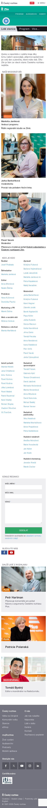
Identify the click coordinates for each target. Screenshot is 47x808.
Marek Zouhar (29, 467)
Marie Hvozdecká (31, 445)
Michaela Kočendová (32, 386)
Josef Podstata (7, 265)
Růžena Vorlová (7, 321)
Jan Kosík (28, 453)
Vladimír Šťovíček (8, 408)
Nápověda (29, 719)
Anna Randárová (30, 341)
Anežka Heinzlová (31, 440)
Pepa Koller (28, 316)
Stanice (5, 723)
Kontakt (28, 731)
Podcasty (6, 747)
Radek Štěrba (7, 288)
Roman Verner (30, 406)
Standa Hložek (7, 367)
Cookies (5, 799)
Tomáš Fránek (29, 369)
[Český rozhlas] (9, 3)
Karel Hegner (29, 303)
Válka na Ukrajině (10, 716)
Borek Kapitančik (31, 312)
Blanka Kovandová (31, 390)
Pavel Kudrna (6, 383)
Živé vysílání (8, 740)
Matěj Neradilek (30, 285)
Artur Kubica (6, 375)
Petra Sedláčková (31, 431)
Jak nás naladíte (32, 716)
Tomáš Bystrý (14, 687)
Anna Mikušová (30, 394)
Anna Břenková (7, 284)
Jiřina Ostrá (28, 332)
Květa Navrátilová (31, 328)
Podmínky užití (31, 799)
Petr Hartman (14, 597)
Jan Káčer (28, 449)
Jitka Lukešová (7, 387)
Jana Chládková (7, 371)
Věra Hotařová (29, 418)
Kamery (42, 14)
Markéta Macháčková (32, 423)
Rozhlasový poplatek (34, 735)
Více (35, 28)
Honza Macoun (30, 324)
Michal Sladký (29, 402)
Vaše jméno (10, 484)
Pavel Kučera (6, 379)
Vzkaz (8, 502)
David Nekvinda (30, 398)
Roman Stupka (7, 404)
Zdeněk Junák (29, 308)
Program (19, 14)
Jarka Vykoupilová (31, 357)
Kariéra (28, 727)
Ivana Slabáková (30, 345)
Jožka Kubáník (30, 320)
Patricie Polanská (16, 647)
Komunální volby (10, 719)
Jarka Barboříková (10, 180)
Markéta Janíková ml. (32, 277)
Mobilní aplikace (9, 751)
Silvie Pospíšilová (31, 427)
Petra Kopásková (31, 281)
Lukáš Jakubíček (30, 273)
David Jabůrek (29, 382)
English (5, 801)
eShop (5, 727)
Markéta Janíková (10, 121)
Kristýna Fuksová (31, 265)
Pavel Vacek (7, 240)
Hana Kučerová (7, 298)
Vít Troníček (6, 412)
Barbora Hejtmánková (32, 269)
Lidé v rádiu (30, 723)
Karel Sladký (6, 400)
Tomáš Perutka (30, 337)
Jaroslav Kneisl (30, 463)
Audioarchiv (31, 14)
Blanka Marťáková (8, 331)
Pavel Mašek (6, 392)
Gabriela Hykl (29, 373)
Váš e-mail (9, 493)
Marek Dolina (6, 311)
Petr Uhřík (28, 349)
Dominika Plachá (8, 302)
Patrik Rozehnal (7, 396)
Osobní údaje (17, 799)
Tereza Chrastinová (32, 377)
